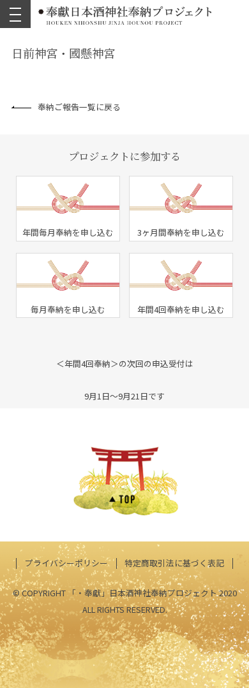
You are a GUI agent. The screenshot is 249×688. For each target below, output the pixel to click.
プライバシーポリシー (66, 563)
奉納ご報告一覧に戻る (79, 107)
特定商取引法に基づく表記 (174, 563)
